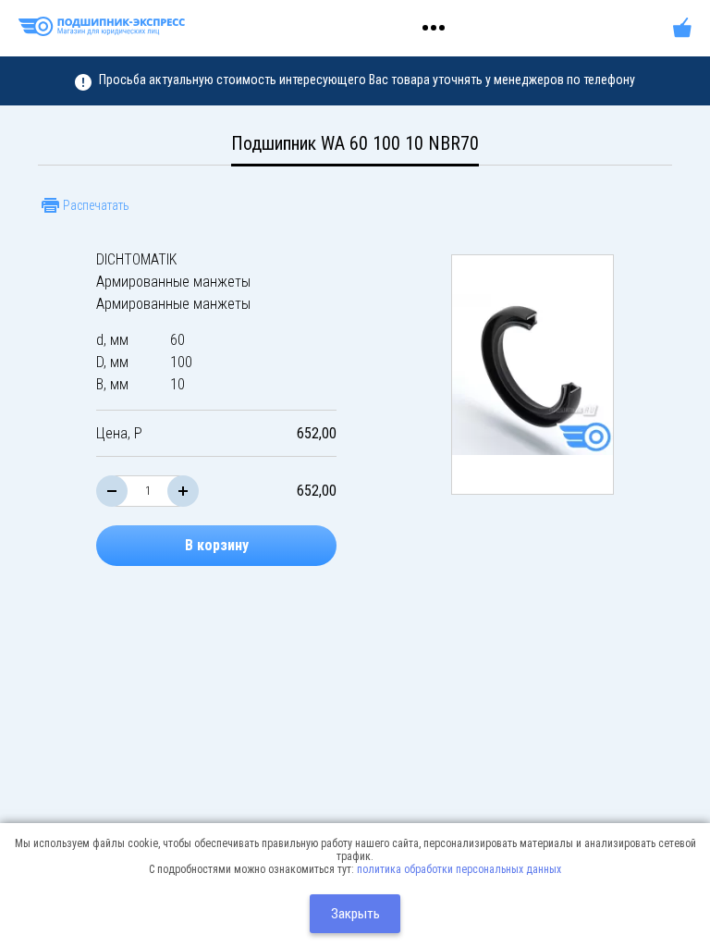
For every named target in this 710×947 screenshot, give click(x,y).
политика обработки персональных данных (459, 869)
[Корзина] (682, 28)
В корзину (217, 545)
